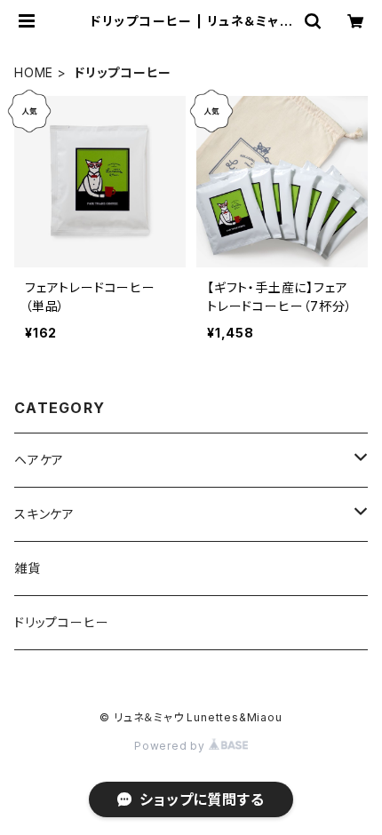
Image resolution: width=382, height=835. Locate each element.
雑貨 (27, 568)
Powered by (171, 745)
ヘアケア (39, 459)
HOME (33, 72)
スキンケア (44, 513)
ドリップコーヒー (61, 622)
